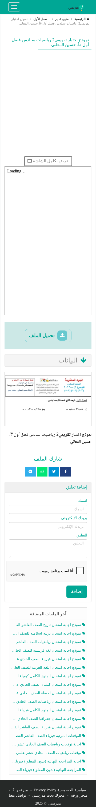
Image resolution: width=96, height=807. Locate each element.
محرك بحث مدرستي (48, 795)
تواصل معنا (17, 795)
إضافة (77, 591)
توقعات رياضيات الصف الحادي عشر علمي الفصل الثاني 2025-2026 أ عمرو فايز (46, 753)
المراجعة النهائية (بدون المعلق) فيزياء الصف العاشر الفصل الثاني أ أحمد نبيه (46, 770)
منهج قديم (62, 19)
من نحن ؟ (20, 790)
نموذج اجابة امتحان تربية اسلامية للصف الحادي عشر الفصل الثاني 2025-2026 (46, 633)
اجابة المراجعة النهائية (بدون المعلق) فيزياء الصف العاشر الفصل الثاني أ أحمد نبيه (46, 761)
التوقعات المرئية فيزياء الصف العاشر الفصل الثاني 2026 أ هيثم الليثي (46, 736)
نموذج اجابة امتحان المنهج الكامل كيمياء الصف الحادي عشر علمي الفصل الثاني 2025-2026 (46, 676)
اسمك (82, 501)
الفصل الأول (41, 19)
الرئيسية (80, 19)
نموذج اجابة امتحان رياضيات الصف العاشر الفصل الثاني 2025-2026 (46, 642)
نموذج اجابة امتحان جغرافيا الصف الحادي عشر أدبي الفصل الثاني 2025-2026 (46, 719)
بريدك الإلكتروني (74, 518)
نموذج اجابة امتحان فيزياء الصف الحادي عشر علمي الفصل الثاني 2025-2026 (46, 659)
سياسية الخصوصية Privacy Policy (60, 790)
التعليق (82, 535)
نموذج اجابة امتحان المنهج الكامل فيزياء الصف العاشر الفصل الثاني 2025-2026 (46, 710)
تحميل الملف (42, 335)
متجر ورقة (79, 795)
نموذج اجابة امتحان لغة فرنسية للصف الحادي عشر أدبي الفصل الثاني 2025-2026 (46, 650)
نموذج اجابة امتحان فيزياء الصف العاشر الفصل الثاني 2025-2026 (46, 727)
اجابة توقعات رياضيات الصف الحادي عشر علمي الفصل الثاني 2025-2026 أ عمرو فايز (46, 744)
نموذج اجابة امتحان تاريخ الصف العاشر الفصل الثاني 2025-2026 (46, 625)
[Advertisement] (48, 103)
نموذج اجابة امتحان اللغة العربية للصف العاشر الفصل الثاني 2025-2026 (46, 667)
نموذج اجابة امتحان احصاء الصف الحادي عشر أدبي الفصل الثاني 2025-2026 (46, 693)
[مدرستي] (77, 7)
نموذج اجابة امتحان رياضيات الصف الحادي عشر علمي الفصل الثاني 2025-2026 (46, 702)
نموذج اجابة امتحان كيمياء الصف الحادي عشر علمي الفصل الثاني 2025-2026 (46, 685)
